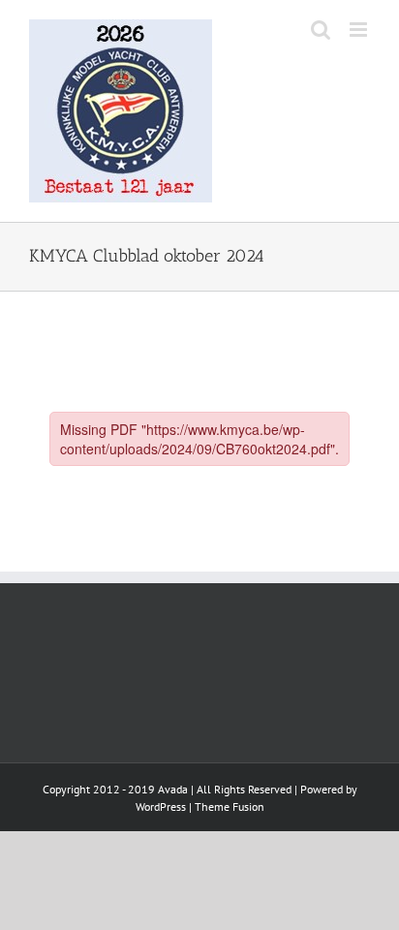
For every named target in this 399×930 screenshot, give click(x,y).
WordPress (161, 806)
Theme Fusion (229, 806)
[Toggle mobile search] (320, 29)
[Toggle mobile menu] (360, 29)
